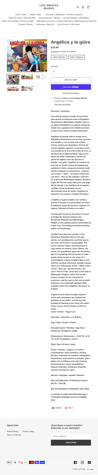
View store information (62, 104)
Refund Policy (13, 431)
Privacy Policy (28, 431)
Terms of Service (14, 435)
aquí (84, 394)
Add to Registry (76, 57)
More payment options (71, 93)
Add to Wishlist (59, 57)
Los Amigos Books (49, 7)
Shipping (54, 51)
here (53, 400)
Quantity (54, 66)
